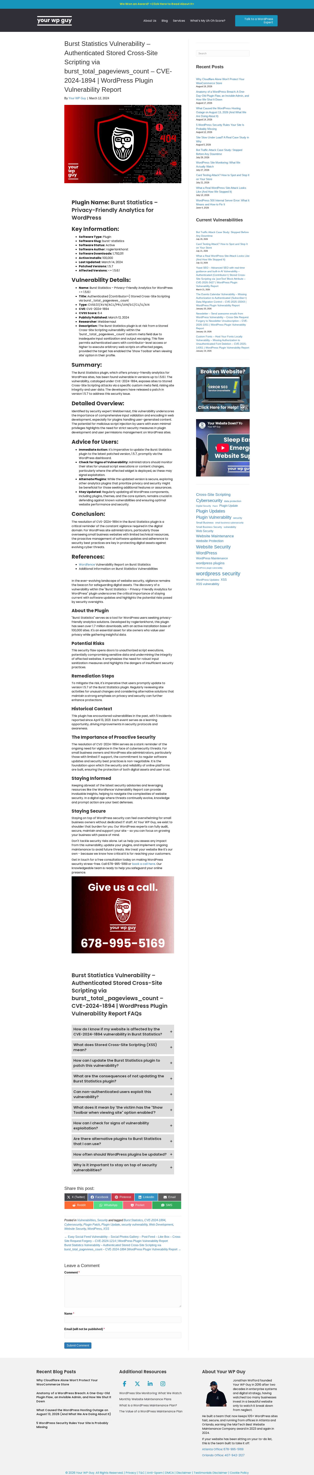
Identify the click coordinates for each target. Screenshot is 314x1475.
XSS (106, 1228)
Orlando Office (212, 1455)
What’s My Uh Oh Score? (207, 21)
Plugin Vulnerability (214, 517)
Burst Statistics (133, 1220)
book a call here (143, 864)
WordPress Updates (207, 579)
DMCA (169, 1473)
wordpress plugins (210, 563)
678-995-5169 (233, 1449)
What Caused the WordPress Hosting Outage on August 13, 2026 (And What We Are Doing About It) (221, 112)
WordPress (94, 1228)
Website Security (75, 1228)
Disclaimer (183, 1473)
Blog (165, 21)
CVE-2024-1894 (154, 1220)
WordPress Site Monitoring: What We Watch (150, 1393)
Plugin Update (110, 1224)
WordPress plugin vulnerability (209, 568)
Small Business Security (209, 527)
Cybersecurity (73, 1224)
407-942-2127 (234, 1455)
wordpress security (218, 573)
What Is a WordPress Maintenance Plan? (148, 1405)
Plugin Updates (210, 511)
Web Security (204, 531)
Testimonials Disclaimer (211, 1473)
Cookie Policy (239, 1473)
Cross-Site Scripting (213, 494)
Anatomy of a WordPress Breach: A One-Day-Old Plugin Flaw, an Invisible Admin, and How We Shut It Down (222, 95)
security (237, 518)
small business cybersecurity (229, 522)
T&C (141, 1473)
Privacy (131, 1473)
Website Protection (210, 541)
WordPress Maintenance (212, 558)
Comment (72, 1272)
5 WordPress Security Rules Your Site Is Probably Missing (72, 1425)
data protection (232, 501)
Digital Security (203, 506)
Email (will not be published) (84, 1329)
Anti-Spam (155, 1473)
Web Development (161, 1224)
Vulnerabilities (86, 1220)
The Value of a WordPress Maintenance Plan (150, 1411)
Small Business (205, 522)
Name (69, 1313)
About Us (149, 21)
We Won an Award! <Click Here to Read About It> (157, 4)
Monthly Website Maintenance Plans (145, 1399)
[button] (123, 1032)
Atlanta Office (212, 1449)
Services (179, 21)
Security (102, 1220)
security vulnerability (134, 1224)
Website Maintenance (215, 536)
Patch (215, 506)
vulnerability (230, 527)
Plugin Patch (91, 1224)
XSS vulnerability (207, 584)
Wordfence (87, 564)
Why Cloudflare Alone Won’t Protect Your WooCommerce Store (67, 1382)
